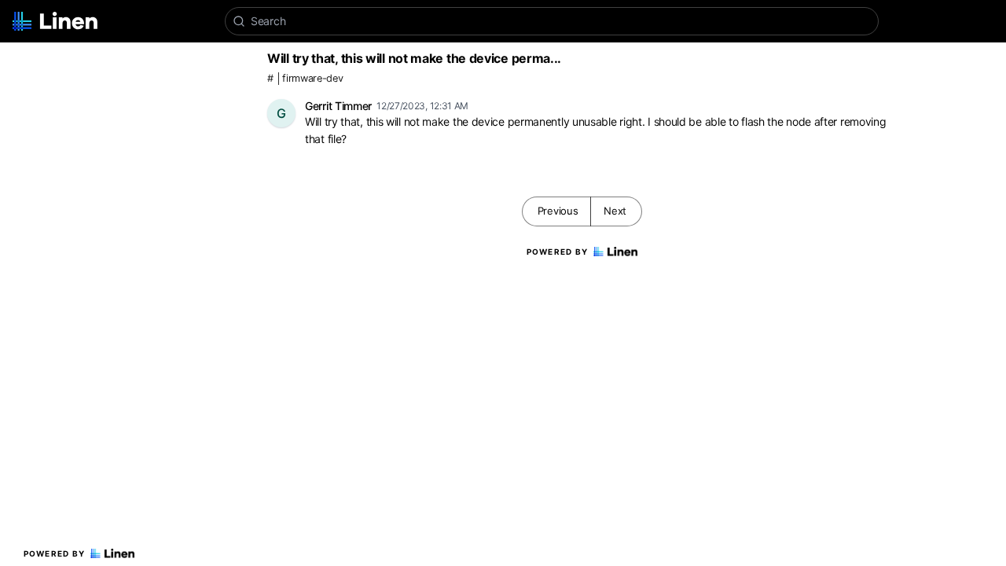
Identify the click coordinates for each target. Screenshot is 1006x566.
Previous (558, 210)
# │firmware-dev (305, 78)
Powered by (55, 553)
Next (615, 210)
